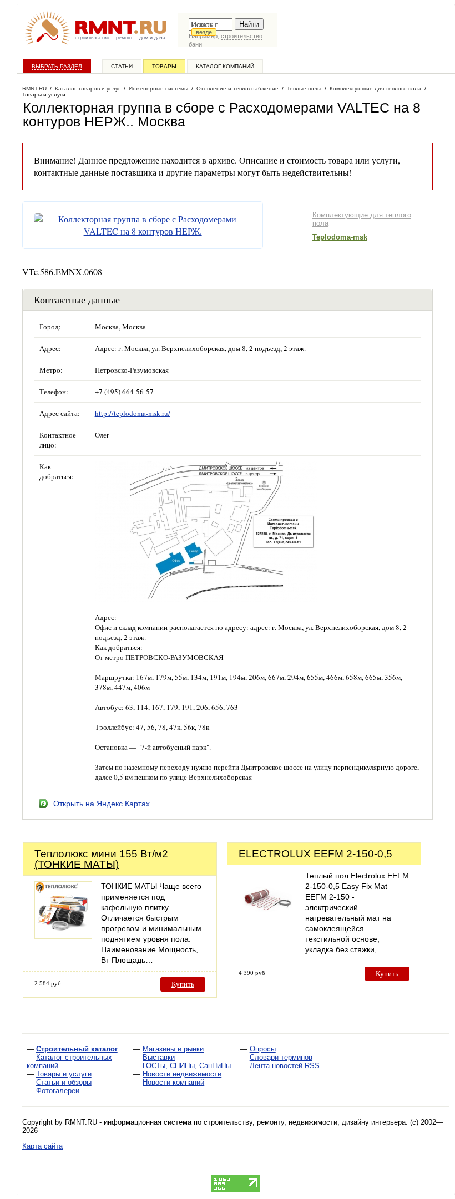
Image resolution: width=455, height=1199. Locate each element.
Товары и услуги (64, 1074)
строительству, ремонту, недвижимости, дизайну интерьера (305, 1122)
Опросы (263, 1049)
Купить (182, 984)
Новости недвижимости (182, 1074)
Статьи (122, 66)
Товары (164, 66)
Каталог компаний (225, 66)
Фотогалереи (57, 1090)
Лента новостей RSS (285, 1065)
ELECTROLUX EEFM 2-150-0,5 (315, 854)
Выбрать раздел (57, 66)
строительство (92, 37)
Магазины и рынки (173, 1049)
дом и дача (152, 37)
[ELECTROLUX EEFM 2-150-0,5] (267, 925)
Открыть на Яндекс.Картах (101, 803)
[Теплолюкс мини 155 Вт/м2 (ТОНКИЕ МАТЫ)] (63, 936)
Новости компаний (173, 1082)
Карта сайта (42, 1146)
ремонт (124, 37)
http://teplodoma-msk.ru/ (132, 413)
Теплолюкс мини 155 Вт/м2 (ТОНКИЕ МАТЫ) (101, 859)
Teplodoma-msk (339, 237)
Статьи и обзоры (64, 1082)
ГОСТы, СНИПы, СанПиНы (187, 1065)
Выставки (159, 1057)
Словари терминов (281, 1057)
